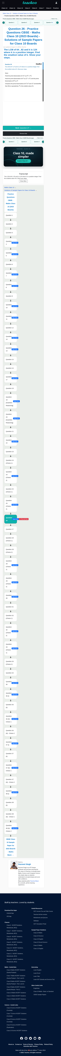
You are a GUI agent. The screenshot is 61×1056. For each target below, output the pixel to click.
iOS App (9, 916)
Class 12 (4, 8)
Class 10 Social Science (40, 942)
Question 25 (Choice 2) (11, 505)
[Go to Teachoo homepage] (30, 3)
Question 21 (10, 431)
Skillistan (36, 920)
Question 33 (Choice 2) (10, 663)
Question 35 (11, 683)
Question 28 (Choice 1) (10, 539)
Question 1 (9, 215)
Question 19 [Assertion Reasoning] (11, 401)
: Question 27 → (23, 128)
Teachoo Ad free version (40, 914)
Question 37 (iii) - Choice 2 (10, 781)
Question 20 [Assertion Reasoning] (11, 418)
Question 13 (11, 338)
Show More (23, 181)
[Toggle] (4, 2)
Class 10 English (38, 939)
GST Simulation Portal (40, 924)
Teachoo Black (34, 881)
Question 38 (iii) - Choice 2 (11, 828)
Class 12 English (38, 948)
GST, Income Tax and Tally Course (43, 911)
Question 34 (10, 673)
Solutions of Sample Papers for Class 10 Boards (25, 13)
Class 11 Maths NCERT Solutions (16, 996)
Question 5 (11, 254)
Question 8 (11, 286)
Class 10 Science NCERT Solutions (17, 1030)
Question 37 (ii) (10, 755)
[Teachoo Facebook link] (21, 1038)
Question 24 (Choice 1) (10, 462)
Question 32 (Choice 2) (11, 631)
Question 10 (11, 306)
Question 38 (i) (11, 792)
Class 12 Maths (38, 945)
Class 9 (27, 8)
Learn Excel (37, 973)
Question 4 (11, 243)
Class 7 (41, 8)
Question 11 (11, 317)
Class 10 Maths (38, 932)
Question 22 (11, 441)
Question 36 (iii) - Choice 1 (11, 719)
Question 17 (11, 378)
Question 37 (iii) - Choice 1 (11, 768)
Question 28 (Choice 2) (10, 551)
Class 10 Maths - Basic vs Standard (44, 991)
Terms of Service (28, 1044)
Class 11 (12, 8)
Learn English (37, 970)
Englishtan (37, 988)
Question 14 (11, 349)
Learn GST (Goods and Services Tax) (44, 979)
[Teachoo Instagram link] (26, 1038)
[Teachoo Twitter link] (30, 1038)
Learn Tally (37, 976)
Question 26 (11, 519)
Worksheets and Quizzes (41, 917)
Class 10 (20, 8)
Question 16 (10, 368)
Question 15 (10, 359)
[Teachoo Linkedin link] (39, 1038)
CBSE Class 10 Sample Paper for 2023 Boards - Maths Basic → (10, 847)
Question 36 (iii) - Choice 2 (10, 732)
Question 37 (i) (11, 743)
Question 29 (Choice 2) (11, 582)
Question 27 (10, 529)
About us (11, 1044)
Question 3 (9, 232)
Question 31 (10, 607)
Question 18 (10, 388)
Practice (56, 8)
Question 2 (9, 224)
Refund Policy (48, 1044)
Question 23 (10, 451)
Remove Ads (23, 133)
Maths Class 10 (7, 13)
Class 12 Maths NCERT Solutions (16, 999)
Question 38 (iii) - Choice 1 (10, 815)
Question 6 (9, 264)
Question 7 (11, 274)
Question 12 (10, 328)
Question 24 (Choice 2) (11, 476)
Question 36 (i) (11, 694)
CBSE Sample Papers (40, 994)
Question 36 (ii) (10, 706)
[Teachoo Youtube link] (35, 1038)
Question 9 (9, 296)
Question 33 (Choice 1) (11, 648)
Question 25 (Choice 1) (10, 490)
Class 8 (34, 8)
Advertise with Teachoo (30, 1046)
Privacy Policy (38, 1044)
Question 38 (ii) (10, 804)
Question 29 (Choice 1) (11, 565)
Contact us (18, 1044)
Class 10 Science (38, 936)
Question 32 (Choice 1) (10, 617)
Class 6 (48, 8)
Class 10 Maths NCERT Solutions (16, 992)
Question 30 (11, 597)
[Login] (56, 3)
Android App (10, 913)
